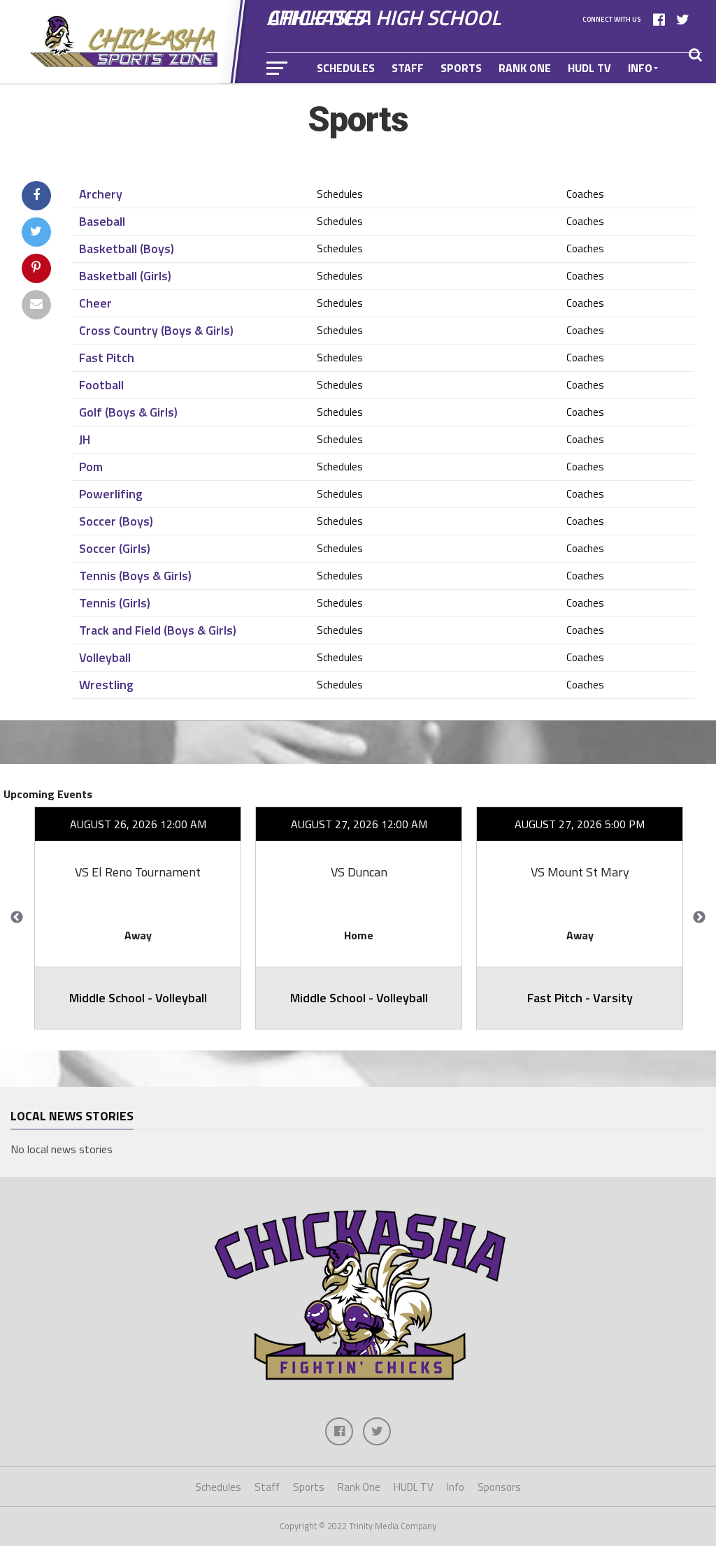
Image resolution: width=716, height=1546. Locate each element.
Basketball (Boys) (126, 249)
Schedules (346, 67)
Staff (408, 67)
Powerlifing (111, 494)
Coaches (585, 194)
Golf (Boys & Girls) (128, 412)
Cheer (95, 303)
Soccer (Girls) (114, 548)
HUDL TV (589, 67)
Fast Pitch (106, 358)
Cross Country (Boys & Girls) (156, 330)
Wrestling (106, 685)
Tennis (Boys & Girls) (135, 576)
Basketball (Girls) (125, 276)
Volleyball (105, 657)
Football (101, 385)
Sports (461, 67)
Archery (100, 194)
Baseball (102, 221)
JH (84, 439)
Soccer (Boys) (116, 521)
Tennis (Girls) (114, 603)
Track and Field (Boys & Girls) (157, 630)
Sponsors (345, 98)
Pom (91, 467)
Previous (17, 918)
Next (699, 918)
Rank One (525, 67)
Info (640, 67)
